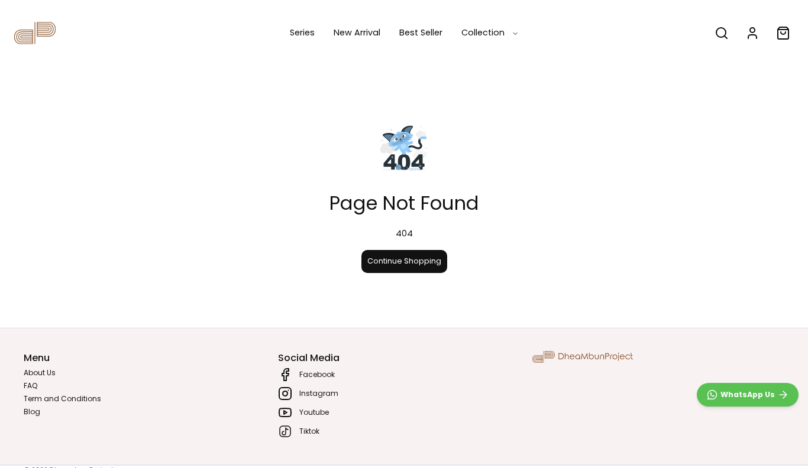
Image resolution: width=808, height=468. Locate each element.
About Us (40, 373)
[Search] (721, 33)
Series (302, 32)
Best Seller (420, 32)
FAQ (30, 386)
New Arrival (357, 32)
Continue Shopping (404, 261)
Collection (483, 32)
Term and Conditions (62, 399)
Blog (32, 412)
